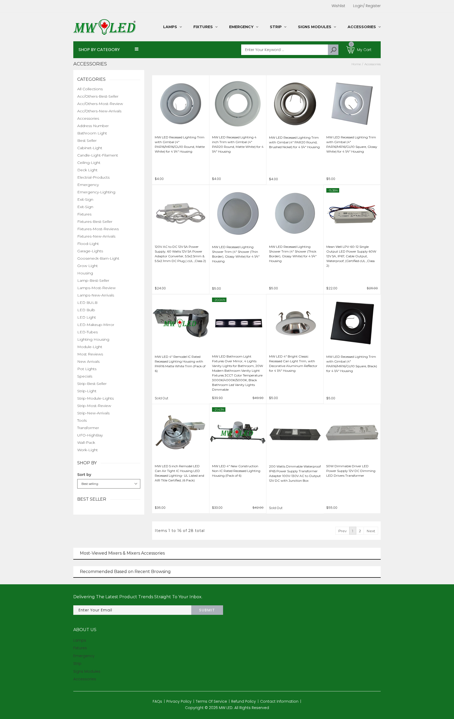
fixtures (84, 214)
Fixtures (80, 648)
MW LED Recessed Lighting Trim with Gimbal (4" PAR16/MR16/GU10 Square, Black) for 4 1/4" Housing (351, 364)
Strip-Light (86, 391)
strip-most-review (94, 405)
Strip (77, 663)
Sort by (84, 474)
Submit (207, 610)
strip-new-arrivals (93, 413)
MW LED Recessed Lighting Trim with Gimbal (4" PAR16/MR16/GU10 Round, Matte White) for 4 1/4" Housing (180, 144)
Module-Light (89, 346)
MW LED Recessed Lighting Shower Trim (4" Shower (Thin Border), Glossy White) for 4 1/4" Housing (236, 254)
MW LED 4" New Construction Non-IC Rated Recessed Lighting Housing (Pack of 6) (236, 470)
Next (371, 531)
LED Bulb (86, 310)
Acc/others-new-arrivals (99, 111)
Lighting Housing (93, 339)
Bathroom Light (92, 133)
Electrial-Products (93, 177)
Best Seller (87, 140)
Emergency (88, 184)
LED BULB (87, 302)
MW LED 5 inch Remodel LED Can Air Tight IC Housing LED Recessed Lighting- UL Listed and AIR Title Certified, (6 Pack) (179, 473)
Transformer (88, 427)
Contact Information (279, 701)
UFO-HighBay (90, 435)
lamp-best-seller (93, 280)
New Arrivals (88, 361)
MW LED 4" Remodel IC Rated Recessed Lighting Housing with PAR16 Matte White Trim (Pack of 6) (180, 364)
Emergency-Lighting (96, 192)
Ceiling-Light (88, 162)
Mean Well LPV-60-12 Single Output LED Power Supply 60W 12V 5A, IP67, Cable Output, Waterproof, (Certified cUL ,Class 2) (351, 256)
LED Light (86, 317)
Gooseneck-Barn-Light (98, 258)
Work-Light (87, 450)
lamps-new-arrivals (95, 295)
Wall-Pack (86, 442)
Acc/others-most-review (100, 103)
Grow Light (87, 265)
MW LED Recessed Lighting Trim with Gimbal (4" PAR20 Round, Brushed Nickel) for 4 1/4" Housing (294, 142)
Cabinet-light (89, 147)
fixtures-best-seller (94, 221)
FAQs (157, 701)
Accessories (88, 118)
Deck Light (87, 170)
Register (372, 5)
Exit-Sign (85, 199)
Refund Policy (243, 701)
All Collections (90, 89)
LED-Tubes (87, 332)
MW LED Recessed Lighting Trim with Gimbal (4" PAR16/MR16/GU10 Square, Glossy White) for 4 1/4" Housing (351, 144)
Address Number (93, 125)
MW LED (226, 707)
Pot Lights (86, 368)
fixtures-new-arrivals (96, 236)
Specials (84, 376)
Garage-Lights (90, 251)
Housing (85, 273)
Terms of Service (211, 701)
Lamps (79, 640)
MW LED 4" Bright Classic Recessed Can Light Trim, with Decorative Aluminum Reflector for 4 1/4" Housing (293, 363)
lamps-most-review (96, 287)
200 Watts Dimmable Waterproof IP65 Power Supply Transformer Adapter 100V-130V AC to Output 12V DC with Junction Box (295, 473)
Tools (82, 420)
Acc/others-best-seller (97, 96)
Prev (342, 531)
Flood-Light (88, 243)
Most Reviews (90, 354)
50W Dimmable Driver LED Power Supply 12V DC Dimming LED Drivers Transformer (350, 470)
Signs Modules (86, 671)
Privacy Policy (179, 701)
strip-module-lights (95, 398)
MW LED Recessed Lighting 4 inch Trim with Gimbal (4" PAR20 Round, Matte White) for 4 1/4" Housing (238, 144)
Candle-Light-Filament (97, 155)
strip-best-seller (92, 383)
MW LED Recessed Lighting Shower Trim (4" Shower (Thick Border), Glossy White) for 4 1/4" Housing (293, 254)
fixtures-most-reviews (98, 229)
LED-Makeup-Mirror (95, 324)
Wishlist (338, 5)
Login (358, 5)
